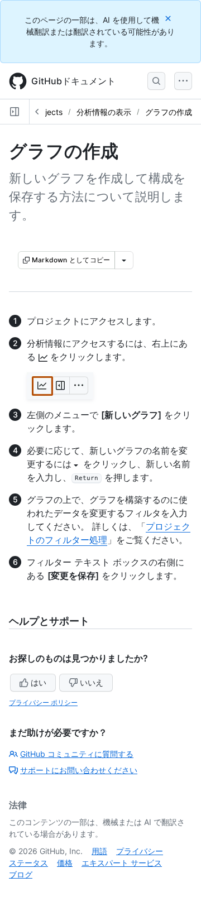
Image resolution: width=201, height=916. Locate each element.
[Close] (169, 18)
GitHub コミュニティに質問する (76, 754)
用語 (99, 851)
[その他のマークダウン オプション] (123, 260)
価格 (65, 862)
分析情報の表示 (103, 112)
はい (38, 682)
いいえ (91, 682)
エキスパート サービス (122, 862)
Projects (48, 112)
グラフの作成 (168, 112)
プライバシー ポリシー (43, 702)
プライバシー (139, 851)
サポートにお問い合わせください (78, 770)
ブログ (20, 874)
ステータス (28, 862)
